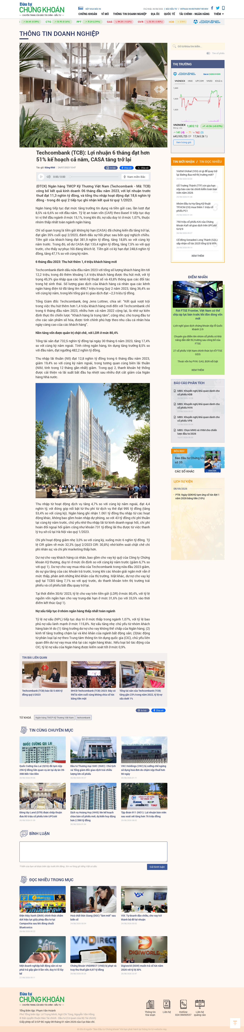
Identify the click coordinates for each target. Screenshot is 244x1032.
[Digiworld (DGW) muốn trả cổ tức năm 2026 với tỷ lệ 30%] (144, 949)
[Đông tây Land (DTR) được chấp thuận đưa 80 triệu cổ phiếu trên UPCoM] (42, 796)
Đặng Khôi (50, 167)
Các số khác (184, 471)
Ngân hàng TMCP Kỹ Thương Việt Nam (55, 717)
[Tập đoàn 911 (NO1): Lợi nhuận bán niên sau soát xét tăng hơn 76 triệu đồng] (144, 796)
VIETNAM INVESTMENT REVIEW (194, 9)
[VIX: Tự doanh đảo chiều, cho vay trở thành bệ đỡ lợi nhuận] (144, 899)
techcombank (83, 717)
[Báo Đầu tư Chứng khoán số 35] (213, 461)
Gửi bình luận (157, 867)
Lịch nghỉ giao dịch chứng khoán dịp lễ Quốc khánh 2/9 (197, 327)
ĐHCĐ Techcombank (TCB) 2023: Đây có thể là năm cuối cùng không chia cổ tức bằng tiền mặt (93, 694)
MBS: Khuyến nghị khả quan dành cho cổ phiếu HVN (198, 405)
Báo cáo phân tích (189, 383)
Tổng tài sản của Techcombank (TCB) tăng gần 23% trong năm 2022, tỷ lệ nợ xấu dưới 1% (140, 694)
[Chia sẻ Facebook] (210, 8)
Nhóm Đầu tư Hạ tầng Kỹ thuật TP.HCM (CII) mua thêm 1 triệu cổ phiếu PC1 (194, 207)
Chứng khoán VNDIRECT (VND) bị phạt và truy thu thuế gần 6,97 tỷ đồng (93, 967)
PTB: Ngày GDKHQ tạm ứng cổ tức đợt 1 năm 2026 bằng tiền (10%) (197, 496)
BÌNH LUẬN (39, 833)
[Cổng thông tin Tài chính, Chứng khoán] (41, 9)
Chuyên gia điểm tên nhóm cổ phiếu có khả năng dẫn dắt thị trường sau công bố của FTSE (197, 340)
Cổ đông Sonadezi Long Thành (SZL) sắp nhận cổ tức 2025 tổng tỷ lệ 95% (197, 241)
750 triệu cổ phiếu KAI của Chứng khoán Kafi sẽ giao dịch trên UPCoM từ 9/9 (196, 225)
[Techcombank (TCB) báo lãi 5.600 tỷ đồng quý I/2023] (44, 674)
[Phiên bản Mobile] (222, 8)
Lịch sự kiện (183, 481)
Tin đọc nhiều (210, 161)
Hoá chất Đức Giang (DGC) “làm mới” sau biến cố (93, 917)
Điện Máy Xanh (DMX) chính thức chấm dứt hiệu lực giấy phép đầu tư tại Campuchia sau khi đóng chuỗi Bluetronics (41, 921)
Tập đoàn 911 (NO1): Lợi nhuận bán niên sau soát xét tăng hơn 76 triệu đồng (143, 814)
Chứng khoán (87, 14)
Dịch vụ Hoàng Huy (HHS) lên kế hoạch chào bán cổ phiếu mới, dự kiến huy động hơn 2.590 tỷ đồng (93, 816)
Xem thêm (197, 255)
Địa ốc (155, 14)
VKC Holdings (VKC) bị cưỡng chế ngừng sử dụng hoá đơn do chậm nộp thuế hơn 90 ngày (143, 770)
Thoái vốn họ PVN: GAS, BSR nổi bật (198, 361)
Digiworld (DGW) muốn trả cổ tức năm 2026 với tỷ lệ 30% (142, 967)
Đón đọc (179, 451)
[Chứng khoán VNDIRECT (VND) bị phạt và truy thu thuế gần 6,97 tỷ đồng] (93, 949)
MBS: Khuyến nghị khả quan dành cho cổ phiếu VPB (198, 418)
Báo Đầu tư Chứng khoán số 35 (192, 460)
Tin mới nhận (184, 161)
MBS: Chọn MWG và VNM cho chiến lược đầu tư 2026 (197, 431)
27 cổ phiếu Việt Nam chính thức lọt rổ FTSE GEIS (197, 352)
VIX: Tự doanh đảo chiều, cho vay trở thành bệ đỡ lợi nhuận (141, 917)
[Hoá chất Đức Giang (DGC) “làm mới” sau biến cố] (93, 899)
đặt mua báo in (93, 8)
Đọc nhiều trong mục (51, 879)
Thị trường (182, 64)
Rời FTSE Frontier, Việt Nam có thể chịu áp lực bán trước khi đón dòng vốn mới (197, 314)
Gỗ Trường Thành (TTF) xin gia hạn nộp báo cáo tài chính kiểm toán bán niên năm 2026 (196, 189)
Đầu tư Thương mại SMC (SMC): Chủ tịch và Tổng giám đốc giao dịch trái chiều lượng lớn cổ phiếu (93, 770)
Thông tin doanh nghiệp (130, 14)
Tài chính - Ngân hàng (194, 14)
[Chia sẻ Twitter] (216, 8)
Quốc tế (169, 14)
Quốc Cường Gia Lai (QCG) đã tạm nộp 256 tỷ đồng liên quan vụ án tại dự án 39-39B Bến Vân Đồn (42, 770)
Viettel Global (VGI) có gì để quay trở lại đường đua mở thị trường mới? (196, 172)
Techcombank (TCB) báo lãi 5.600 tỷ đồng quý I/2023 (42, 692)
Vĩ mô (105, 14)
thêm (217, 14)
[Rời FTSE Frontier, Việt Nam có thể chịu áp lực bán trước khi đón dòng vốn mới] (198, 294)
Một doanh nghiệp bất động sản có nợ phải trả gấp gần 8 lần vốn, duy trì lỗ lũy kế (41, 969)
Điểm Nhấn (198, 277)
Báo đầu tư (171, 9)
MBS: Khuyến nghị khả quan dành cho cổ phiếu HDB (198, 392)
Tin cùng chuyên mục (51, 730)
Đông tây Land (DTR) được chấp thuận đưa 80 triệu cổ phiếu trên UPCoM (40, 814)
